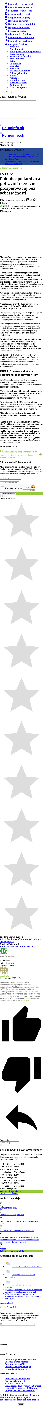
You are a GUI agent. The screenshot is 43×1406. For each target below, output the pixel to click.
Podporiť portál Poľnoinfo (19, 37)
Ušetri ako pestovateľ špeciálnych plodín (22, 154)
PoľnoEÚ (14, 75)
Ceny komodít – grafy (17, 17)
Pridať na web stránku (9, 1194)
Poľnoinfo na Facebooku (18, 41)
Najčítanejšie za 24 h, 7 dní (20, 24)
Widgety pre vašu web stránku (20, 1390)
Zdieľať (17, 452)
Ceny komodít (17, 49)
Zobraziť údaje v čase (10, 1191)
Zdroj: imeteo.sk (6, 1303)
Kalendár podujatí (14, 1383)
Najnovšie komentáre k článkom (21, 1388)
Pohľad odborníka (18, 73)
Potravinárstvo (17, 80)
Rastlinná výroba (18, 82)
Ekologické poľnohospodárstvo (25, 51)
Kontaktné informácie (16, 1369)
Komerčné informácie (21, 56)
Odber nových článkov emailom (21, 1359)
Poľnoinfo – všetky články (20, 4)
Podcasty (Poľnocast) (15, 1381)
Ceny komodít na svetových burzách (23, 1386)
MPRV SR (14, 68)
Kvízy (12, 61)
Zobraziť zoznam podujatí (12, 1251)
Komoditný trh (17, 59)
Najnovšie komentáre (17, 27)
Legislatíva (15, 63)
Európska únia (17, 54)
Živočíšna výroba (18, 87)
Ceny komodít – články (18, 14)
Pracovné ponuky (15, 31)
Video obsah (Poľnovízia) (17, 1378)
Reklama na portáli (15, 1364)
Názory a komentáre (20, 71)
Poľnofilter (15, 78)
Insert (21, 1405)
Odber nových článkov (18, 34)
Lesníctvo (14, 66)
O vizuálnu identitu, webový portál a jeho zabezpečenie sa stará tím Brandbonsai (20, 1397)
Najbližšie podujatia (16, 21)
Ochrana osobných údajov (18, 1366)
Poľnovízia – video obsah (19, 7)
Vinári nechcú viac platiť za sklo (16, 946)
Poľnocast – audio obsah (18, 11)
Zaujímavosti (16, 85)
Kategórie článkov (16, 44)
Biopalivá (14, 47)
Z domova (5, 168)
